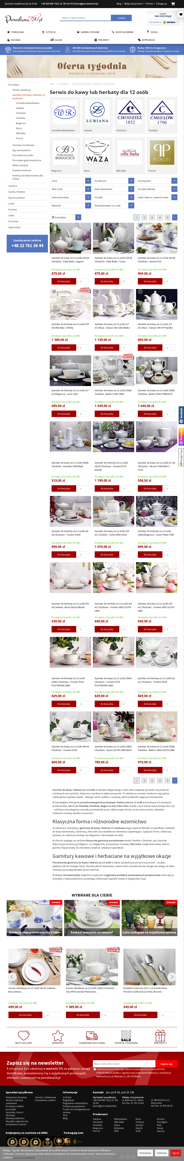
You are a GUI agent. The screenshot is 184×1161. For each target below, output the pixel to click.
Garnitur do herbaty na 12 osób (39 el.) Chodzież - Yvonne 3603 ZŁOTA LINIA (113, 607)
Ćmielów (153, 130)
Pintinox (140, 1122)
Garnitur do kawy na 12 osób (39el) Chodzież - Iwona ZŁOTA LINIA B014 (113, 748)
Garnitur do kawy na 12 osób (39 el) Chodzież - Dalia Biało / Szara (113, 259)
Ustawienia (145, 1153)
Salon (58, 40)
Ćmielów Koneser (21, 170)
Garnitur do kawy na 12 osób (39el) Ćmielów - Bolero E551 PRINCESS (156, 392)
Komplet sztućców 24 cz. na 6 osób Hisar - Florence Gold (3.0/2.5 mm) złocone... (88, 989)
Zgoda (175, 1153)
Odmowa (162, 1153)
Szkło (154, 32)
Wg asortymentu (21, 150)
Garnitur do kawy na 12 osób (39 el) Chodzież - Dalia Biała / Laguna (70, 259)
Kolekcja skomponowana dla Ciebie (27, 177)
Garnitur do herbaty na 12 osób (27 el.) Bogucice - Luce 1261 (70, 392)
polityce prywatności (24, 1157)
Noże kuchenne (124, 32)
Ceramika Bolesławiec (63, 130)
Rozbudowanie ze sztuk (108, 205)
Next (172, 977)
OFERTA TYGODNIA (126, 1042)
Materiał (56, 205)
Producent (100, 180)
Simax (160, 1128)
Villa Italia (121, 170)
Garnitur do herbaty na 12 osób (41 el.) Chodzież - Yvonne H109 (156, 680)
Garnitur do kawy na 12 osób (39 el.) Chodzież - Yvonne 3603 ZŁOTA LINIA (156, 607)
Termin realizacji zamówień (14, 1102)
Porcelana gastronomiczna (26, 160)
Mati (159, 1125)
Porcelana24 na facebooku (181, 415)
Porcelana (17, 32)
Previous (12, 977)
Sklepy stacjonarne (133, 3)
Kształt (99, 197)
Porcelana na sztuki (22, 155)
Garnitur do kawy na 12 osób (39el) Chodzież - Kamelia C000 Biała (70, 464)
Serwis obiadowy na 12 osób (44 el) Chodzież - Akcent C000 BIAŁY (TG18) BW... (148, 989)
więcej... (161, 1131)
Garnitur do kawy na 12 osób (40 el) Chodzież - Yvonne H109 (70, 748)
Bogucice (57, 170)
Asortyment (144, 180)
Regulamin (68, 1100)
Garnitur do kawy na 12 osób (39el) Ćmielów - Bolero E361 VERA (113, 392)
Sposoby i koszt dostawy (14, 1114)
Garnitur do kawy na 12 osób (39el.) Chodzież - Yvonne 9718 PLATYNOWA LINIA (113, 682)
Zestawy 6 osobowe (23, 145)
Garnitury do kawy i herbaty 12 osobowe (28, 96)
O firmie (149, 3)
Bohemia (119, 1128)
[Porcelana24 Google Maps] (181, 457)
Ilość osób (57, 189)
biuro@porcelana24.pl (86, 3)
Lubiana (88, 130)
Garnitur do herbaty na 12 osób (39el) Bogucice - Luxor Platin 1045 (156, 532)
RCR (116, 1131)
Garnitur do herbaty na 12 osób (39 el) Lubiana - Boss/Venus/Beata (70, 605)
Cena (54, 180)
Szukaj (121, 18)
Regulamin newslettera (75, 1103)
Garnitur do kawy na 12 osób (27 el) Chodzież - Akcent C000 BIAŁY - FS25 (156, 466)
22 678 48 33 (166, 1105)
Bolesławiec (120, 1119)
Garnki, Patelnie (90, 32)
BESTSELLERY (23, 1042)
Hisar (138, 1119)
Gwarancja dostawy (16, 1097)
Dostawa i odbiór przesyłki (15, 1108)
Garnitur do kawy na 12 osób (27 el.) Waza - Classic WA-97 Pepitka (155, 325)
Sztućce (51, 32)
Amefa (139, 1128)
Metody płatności (15, 1118)
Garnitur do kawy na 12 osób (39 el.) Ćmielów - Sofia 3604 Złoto (112, 532)
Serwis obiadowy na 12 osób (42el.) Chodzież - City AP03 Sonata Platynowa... (33, 989)
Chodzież (121, 130)
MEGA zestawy (20, 165)
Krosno (161, 1119)
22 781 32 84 (137, 1103)
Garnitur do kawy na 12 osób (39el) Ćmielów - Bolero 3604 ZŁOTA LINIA (156, 748)
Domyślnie (60, 217)
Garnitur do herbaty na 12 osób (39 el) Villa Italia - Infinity (70, 325)
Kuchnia (15, 40)
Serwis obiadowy (21, 89)
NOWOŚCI (58, 1042)
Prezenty (103, 40)
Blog (119, 3)
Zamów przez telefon (27, 243)
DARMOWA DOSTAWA (92, 1042)
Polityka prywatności (74, 1106)
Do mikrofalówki (146, 189)
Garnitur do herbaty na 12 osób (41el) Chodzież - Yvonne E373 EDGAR (111, 466)
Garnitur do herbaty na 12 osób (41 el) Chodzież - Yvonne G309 (70, 532)
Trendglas (162, 1122)
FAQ (65, 1115)
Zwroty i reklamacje (45, 1097)
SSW (138, 1131)
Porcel (152, 170)
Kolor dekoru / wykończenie (153, 197)
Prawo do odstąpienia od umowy (76, 1111)
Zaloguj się (161, 3)
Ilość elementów (103, 189)
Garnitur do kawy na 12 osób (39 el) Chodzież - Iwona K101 (156, 259)
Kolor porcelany (60, 197)
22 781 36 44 (66, 3)
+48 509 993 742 (49, 3)
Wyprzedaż (148, 40)
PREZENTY (160, 1042)
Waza (87, 170)
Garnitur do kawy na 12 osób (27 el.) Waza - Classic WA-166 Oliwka (112, 325)
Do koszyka (64, 281)
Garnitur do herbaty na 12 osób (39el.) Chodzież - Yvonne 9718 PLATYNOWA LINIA (68, 682)
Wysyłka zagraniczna (17, 1121)
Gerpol (139, 1125)
